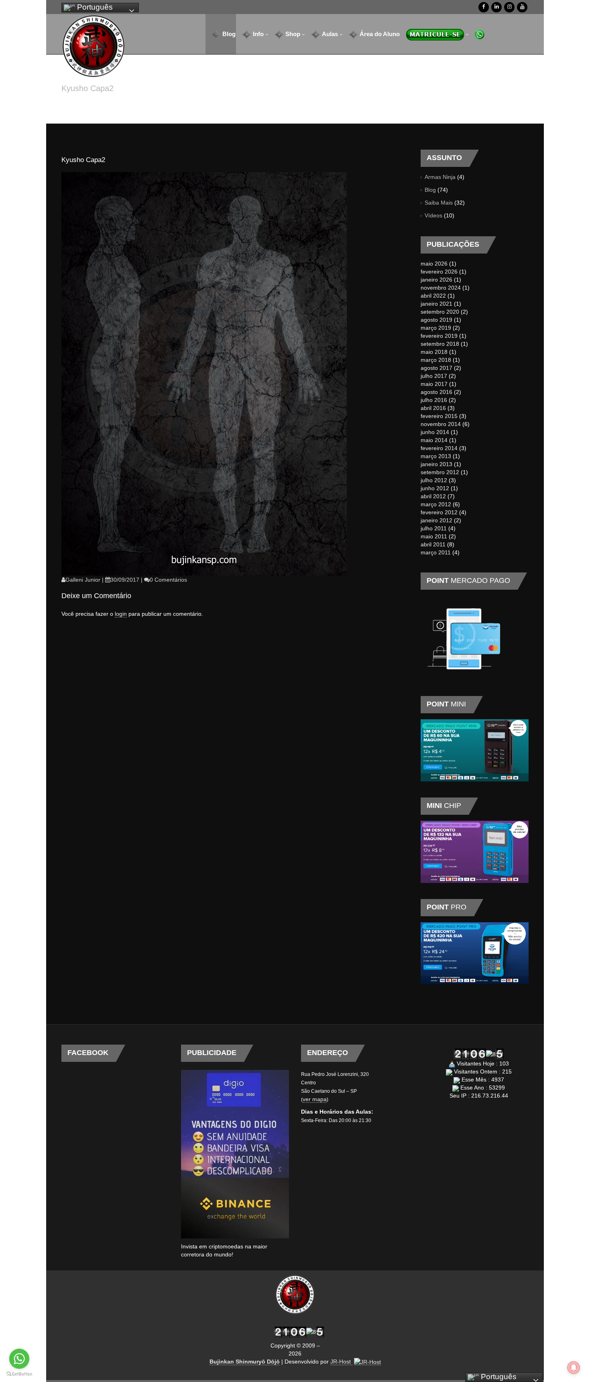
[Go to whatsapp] (19, 1359)
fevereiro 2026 (439, 271)
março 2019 (436, 328)
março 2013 (436, 456)
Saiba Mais (439, 202)
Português (94, 7)
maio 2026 (434, 263)
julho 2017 (434, 376)
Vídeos (433, 215)
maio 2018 (434, 352)
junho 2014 (435, 432)
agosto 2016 (436, 392)
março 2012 (436, 504)
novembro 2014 (441, 424)
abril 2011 (433, 544)
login (121, 614)
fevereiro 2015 (439, 416)
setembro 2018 (440, 344)
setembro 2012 (440, 472)
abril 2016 (433, 408)
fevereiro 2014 (439, 448)
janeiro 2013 (436, 464)
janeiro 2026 (436, 279)
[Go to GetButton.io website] (19, 1374)
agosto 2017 (436, 368)
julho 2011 (434, 528)
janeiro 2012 (436, 520)
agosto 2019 (436, 320)
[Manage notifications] (573, 1367)
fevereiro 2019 (439, 336)
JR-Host (341, 1361)
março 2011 (436, 552)
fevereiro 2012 (439, 512)
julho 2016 (434, 400)
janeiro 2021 (436, 303)
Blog (430, 190)
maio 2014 (434, 440)
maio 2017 (434, 384)
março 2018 (436, 360)
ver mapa (315, 1099)
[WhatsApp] (477, 34)
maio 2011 (434, 536)
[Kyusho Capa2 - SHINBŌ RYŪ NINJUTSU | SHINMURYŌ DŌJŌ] (93, 46)
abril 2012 (433, 496)
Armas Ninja (440, 177)
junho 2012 (435, 488)
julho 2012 (434, 480)
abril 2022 (433, 295)
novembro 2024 (441, 287)
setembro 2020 (440, 311)
